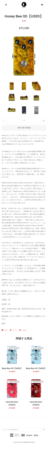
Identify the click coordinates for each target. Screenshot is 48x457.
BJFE (24, 21)
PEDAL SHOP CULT (29, 442)
